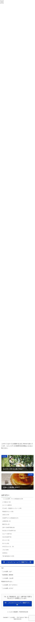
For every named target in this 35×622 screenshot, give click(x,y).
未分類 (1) (4, 553)
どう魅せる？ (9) (6, 502)
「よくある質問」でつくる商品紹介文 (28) (12, 498)
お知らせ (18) (5, 514)
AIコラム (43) (5, 543)
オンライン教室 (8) (7, 505)
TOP (2, 568)
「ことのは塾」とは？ (6, 571)
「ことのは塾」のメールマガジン (9, 585)
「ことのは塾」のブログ (7, 588)
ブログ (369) (5, 549)
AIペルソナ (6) (5, 540)
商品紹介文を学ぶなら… (7, 581)
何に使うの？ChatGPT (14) (9, 530)
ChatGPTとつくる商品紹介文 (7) (10, 518)
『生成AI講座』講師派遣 (7, 574)
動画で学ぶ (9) (5, 524)
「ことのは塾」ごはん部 (7, 578)
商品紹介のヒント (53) (7, 511)
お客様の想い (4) (6, 521)
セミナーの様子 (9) (7, 533)
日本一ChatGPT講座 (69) (8, 527)
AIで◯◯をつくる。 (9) (8, 546)
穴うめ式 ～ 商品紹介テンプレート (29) (11, 508)
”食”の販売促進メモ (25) (8, 556)
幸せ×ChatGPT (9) (6, 537)
